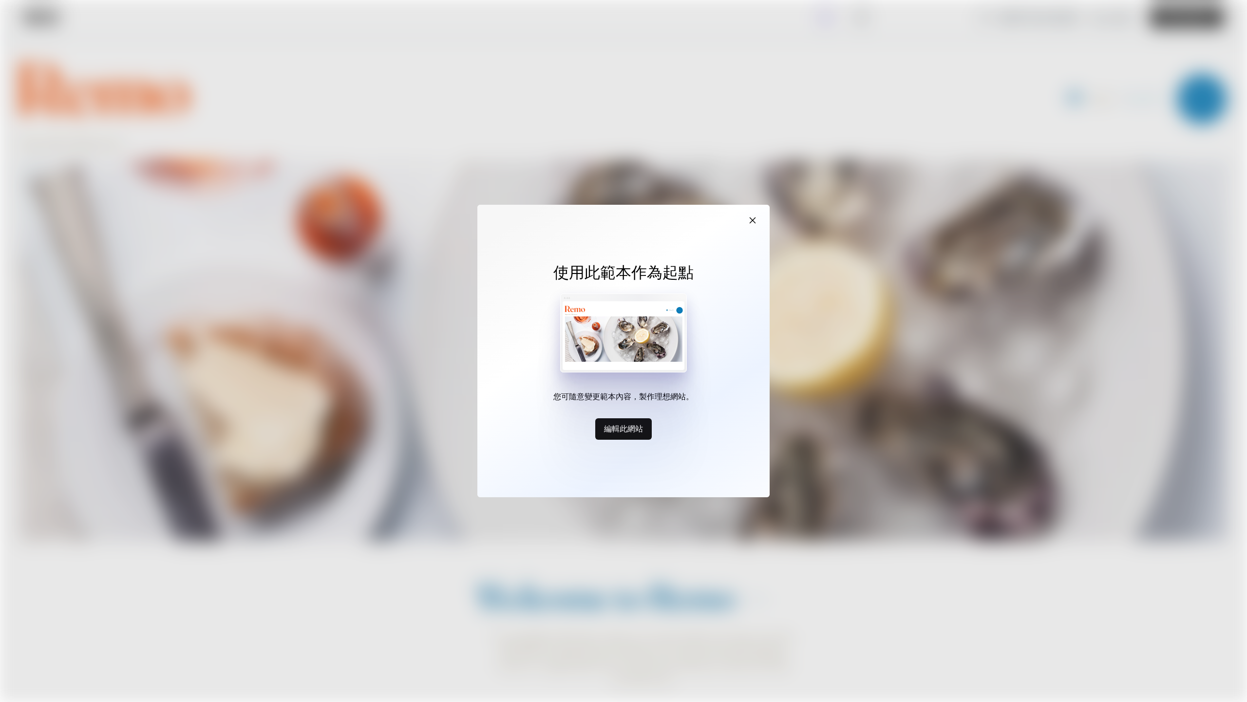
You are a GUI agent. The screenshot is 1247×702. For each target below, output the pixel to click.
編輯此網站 (623, 428)
